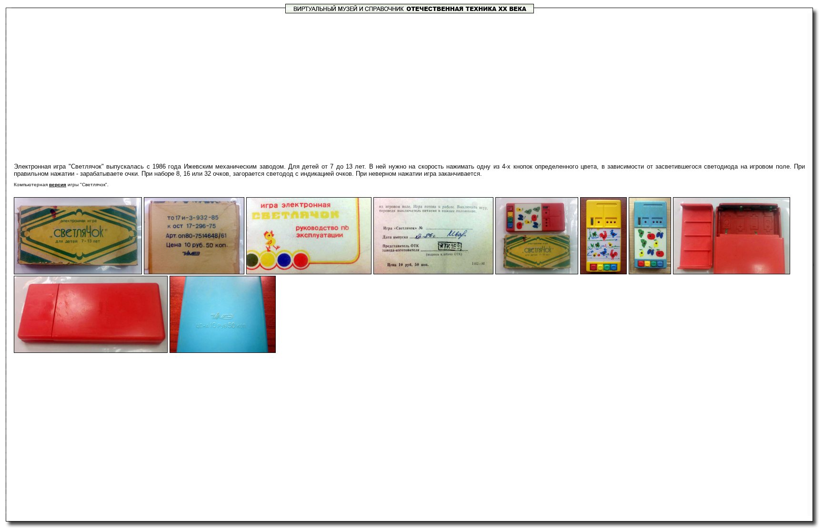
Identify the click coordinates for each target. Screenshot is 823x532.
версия (57, 184)
